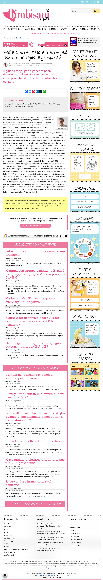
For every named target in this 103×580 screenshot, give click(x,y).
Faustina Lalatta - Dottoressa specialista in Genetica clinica (33, 63)
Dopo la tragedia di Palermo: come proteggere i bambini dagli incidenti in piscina (50, 526)
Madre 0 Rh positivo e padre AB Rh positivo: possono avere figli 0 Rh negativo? (32, 321)
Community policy (10, 541)
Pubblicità (7, 529)
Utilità (93, 29)
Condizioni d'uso (9, 538)
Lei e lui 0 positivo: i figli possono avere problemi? (35, 253)
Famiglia (84, 29)
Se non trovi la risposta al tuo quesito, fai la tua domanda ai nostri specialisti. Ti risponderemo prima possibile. (35, 222)
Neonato (42, 29)
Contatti (7, 524)
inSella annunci (75, 533)
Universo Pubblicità (76, 546)
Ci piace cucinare (75, 543)
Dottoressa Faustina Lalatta (15, 260)
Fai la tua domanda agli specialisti (35, 504)
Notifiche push (9, 555)
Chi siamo (7, 527)
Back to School (69, 33)
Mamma (74, 29)
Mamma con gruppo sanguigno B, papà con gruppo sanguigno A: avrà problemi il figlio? (35, 274)
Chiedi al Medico (35, 33)
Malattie (63, 29)
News (6, 2)
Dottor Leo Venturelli (13, 447)
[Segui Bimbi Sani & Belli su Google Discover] (35, 44)
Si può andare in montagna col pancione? (28, 483)
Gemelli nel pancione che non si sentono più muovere (29, 376)
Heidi (87, 366)
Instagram (87, 2)
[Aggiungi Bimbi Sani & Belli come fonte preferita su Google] (35, 236)
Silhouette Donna (76, 539)
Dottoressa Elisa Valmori (14, 384)
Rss (82, 2)
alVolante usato (75, 527)
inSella (72, 530)
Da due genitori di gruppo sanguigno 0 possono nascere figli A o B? (34, 345)
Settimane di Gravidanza (52, 33)
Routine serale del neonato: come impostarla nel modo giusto (48, 549)
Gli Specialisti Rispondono (22, 38)
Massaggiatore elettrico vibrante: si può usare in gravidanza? (35, 461)
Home (6, 38)
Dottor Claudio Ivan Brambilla (15, 468)
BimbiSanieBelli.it (26, 15)
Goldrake (74, 378)
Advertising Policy (10, 552)
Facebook (91, 2)
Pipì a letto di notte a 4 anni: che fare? (33, 441)
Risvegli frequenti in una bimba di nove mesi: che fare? (35, 395)
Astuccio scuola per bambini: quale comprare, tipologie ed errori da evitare (51, 532)
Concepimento (14, 29)
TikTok (94, 2)
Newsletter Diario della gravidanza (16, 549)
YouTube (98, 2)
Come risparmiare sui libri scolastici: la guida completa (50, 544)
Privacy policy (9, 535)
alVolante (73, 524)
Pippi (73, 366)
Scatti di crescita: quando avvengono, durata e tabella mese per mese (50, 538)
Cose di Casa (74, 536)
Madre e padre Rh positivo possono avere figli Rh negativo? (31, 300)
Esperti (6, 546)
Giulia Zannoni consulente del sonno (18, 403)
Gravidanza (30, 29)
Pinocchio (88, 378)
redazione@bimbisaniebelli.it (47, 575)
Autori (6, 544)
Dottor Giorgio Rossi (13, 426)
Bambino (53, 29)
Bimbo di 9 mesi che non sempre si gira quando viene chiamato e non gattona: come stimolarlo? (35, 416)
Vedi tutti (85, 176)
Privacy (6, 532)
